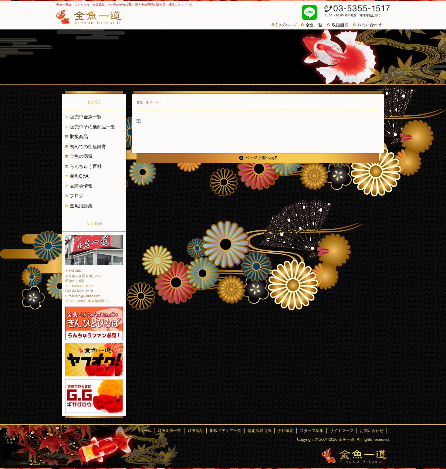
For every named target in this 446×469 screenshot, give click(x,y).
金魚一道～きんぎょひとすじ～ (354, 455)
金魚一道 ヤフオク (94, 359)
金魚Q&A (79, 175)
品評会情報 (81, 186)
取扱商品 (79, 136)
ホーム (145, 430)
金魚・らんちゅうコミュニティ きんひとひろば (94, 323)
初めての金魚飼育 (88, 146)
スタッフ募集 (311, 430)
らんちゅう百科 (86, 166)
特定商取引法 (259, 430)
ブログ (76, 195)
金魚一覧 (314, 25)
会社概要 (285, 430)
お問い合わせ (369, 25)
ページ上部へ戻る (258, 158)
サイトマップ (341, 430)
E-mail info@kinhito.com (82, 296)
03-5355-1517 (357, 8)
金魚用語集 (81, 205)
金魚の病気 (81, 156)
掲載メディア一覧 (225, 430)
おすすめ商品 (340, 25)
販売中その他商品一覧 (92, 126)
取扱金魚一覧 (169, 430)
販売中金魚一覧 (86, 116)
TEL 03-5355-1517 (79, 286)
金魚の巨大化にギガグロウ (94, 396)
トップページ (286, 25)
